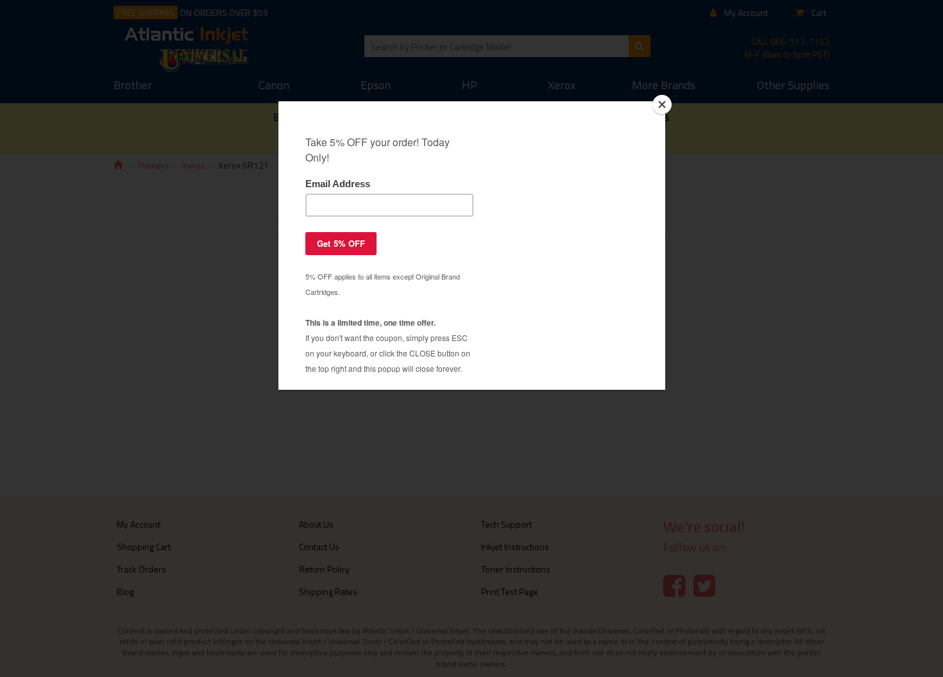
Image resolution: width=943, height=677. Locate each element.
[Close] (662, 104)
